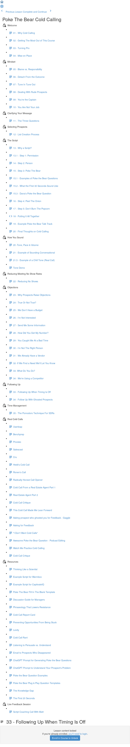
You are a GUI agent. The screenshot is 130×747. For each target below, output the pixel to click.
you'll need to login (77, 733)
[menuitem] (2, 7)
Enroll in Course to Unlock (65, 738)
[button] (2, 2)
